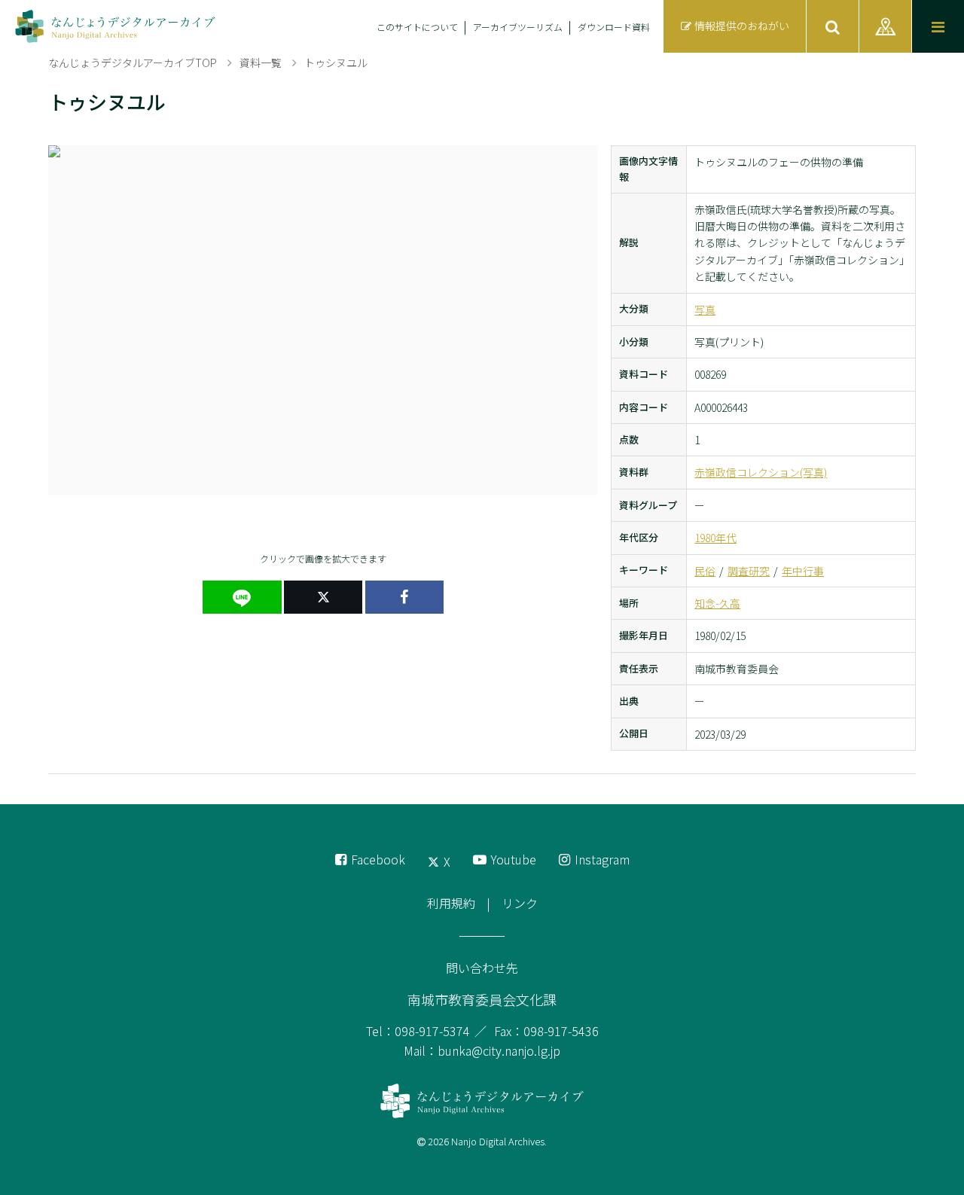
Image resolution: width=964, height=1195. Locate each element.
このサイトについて (417, 26)
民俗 (704, 570)
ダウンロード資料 (614, 26)
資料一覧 (260, 62)
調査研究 (749, 570)
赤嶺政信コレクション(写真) (760, 472)
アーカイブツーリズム (518, 26)
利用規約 (451, 903)
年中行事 (803, 570)
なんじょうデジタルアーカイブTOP (132, 62)
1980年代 (715, 537)
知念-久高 (717, 603)
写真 (704, 309)
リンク (520, 903)
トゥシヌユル (336, 62)
